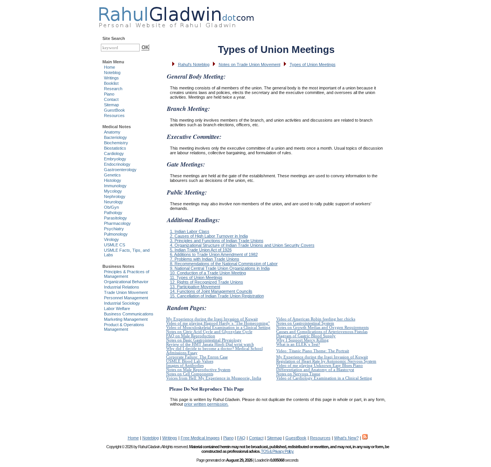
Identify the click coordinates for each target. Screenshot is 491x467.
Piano (109, 94)
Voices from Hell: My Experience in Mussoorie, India (213, 378)
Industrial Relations (121, 287)
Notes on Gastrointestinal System (305, 323)
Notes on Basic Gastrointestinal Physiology (204, 340)
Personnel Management (126, 297)
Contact (111, 99)
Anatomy (112, 132)
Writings (111, 78)
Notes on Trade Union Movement (249, 64)
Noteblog (112, 72)
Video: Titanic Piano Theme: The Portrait (312, 351)
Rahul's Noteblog (193, 64)
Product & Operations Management (124, 327)
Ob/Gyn (111, 207)
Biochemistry (116, 142)
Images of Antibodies (185, 365)
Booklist (111, 83)
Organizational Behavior (126, 281)
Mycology (113, 191)
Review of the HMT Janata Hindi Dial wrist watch (210, 344)
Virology (111, 239)
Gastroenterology (120, 169)
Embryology (115, 159)
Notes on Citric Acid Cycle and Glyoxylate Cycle (209, 332)
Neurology (113, 202)
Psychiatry (114, 228)
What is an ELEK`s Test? (298, 344)
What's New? (346, 438)
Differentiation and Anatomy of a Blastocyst (315, 370)
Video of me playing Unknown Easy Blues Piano (319, 365)
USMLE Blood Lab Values (189, 361)
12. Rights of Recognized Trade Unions (206, 282)
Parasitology (115, 218)
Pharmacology (117, 223)
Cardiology (114, 153)
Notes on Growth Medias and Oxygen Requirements (322, 327)
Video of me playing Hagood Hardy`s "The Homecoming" (218, 323)
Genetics (112, 175)
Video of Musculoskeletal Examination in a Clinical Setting (218, 327)
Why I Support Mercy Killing (302, 340)
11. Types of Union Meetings (196, 277)
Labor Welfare (117, 308)
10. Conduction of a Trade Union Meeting (208, 273)
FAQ (241, 438)
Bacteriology (115, 137)
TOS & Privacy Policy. (277, 451)
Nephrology (114, 196)
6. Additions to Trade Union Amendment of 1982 (214, 254)
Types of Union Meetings (313, 64)
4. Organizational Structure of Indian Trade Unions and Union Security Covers (242, 245)
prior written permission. (206, 404)
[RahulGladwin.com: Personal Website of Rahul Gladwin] (176, 15)
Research (113, 88)
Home (109, 67)
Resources (114, 115)
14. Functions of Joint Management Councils (211, 291)
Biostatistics (115, 148)
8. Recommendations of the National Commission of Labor (224, 263)
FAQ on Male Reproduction (190, 336)
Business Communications (128, 314)
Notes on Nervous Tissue (298, 374)
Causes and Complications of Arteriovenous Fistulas (321, 332)
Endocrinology (117, 164)
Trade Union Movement (126, 292)
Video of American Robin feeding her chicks (315, 319)
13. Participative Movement (195, 286)
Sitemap (111, 104)
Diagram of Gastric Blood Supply (306, 336)
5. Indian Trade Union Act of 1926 (201, 250)
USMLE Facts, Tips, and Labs (127, 252)
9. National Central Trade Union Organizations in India (220, 268)
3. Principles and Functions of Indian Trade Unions (217, 240)
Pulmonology (116, 234)
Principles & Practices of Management (126, 274)
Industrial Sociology (122, 303)
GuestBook (114, 110)
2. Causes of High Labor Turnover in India (209, 236)
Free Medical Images (200, 438)
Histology (112, 180)
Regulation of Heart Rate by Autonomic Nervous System (326, 361)
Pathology (113, 212)
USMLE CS (114, 245)
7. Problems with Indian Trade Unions (204, 259)
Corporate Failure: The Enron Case (197, 357)
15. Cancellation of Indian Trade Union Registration (217, 296)
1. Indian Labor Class (189, 231)
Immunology (115, 185)
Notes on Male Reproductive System (198, 370)
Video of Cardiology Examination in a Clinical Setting (324, 378)
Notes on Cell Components (189, 374)
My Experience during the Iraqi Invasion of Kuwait (212, 319)
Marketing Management (126, 319)
